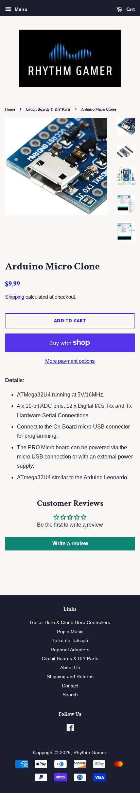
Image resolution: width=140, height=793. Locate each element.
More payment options (70, 361)
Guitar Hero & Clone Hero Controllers (70, 622)
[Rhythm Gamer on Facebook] (70, 729)
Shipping (14, 297)
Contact (70, 685)
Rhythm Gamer (89, 752)
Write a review (70, 543)
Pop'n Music (70, 631)
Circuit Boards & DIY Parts (48, 109)
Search (70, 694)
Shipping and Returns (70, 676)
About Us (70, 667)
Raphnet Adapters (70, 649)
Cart (130, 9)
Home (10, 109)
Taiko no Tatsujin (70, 640)
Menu (20, 9)
